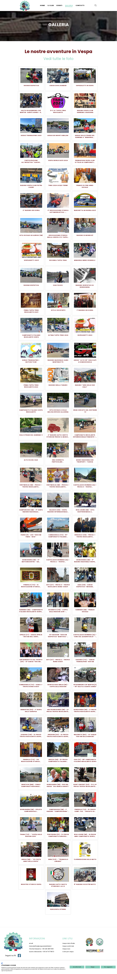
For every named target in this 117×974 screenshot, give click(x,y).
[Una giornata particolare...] (58, 456)
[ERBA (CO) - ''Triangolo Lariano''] (58, 855)
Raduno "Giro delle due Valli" (85, 386)
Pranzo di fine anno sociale (84, 186)
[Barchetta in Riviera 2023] (85, 206)
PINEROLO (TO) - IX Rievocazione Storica (31, 586)
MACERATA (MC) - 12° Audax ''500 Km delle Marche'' (85, 735)
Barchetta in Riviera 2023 (85, 210)
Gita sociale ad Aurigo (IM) (31, 235)
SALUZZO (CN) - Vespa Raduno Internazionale (58, 511)
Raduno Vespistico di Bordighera (85, 286)
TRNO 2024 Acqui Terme (58, 185)
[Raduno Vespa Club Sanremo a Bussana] (85, 106)
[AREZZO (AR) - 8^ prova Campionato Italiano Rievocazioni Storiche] (58, 755)
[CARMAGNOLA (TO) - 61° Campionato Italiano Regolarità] (58, 531)
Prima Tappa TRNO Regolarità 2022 (31, 386)
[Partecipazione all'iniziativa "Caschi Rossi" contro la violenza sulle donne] (31, 156)
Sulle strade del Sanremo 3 (31, 435)
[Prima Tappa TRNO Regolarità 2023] (31, 306)
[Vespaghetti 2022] (85, 331)
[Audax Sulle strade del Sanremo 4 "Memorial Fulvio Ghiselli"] (85, 131)
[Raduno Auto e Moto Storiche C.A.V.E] (58, 880)
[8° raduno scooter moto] (85, 880)
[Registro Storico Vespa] (31, 880)
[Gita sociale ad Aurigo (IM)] (31, 231)
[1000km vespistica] (31, 82)
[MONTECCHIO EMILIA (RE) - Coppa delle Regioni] (58, 681)
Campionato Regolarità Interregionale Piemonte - (85, 436)
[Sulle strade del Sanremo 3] (31, 431)
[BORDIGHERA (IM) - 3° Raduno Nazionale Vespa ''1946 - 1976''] (85, 556)
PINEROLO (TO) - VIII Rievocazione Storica (31, 760)
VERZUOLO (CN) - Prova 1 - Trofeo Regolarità (85, 536)
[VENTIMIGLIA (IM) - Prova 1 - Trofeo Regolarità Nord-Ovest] (31, 481)
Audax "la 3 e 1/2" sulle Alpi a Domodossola (85, 361)
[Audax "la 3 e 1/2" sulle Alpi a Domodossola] (85, 356)
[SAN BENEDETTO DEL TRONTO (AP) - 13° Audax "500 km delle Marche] (31, 656)
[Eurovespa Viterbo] (58, 905)
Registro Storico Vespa (31, 884)
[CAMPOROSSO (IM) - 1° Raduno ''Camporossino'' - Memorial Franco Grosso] (58, 805)
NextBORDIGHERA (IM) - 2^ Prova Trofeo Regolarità (58, 710)
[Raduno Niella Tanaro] (58, 381)
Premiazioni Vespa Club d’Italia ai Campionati (85, 161)
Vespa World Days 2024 (58, 160)
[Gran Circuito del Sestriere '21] (85, 406)
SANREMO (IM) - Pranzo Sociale (85, 611)
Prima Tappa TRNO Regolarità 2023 (31, 311)
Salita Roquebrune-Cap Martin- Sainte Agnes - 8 (31, 111)
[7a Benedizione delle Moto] (85, 855)
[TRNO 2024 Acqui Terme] (58, 181)
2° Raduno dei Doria (31, 210)
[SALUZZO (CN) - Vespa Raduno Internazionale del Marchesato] (58, 506)
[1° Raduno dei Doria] (85, 306)
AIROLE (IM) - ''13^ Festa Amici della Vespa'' (31, 860)
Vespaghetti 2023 (31, 260)
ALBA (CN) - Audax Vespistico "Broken (85, 586)
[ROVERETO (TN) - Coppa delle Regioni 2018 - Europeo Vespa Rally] (58, 606)
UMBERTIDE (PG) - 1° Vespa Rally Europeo (31, 710)
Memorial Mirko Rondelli (84, 260)
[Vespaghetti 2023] (31, 256)
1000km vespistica (31, 85)
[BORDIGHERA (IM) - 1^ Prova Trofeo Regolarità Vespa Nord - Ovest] (85, 706)
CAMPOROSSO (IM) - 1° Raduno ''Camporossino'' (58, 810)
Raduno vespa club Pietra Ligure (31, 186)
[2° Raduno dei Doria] (31, 206)
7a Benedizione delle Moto (85, 859)
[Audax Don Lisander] (58, 82)
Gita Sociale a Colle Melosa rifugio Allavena (58, 411)
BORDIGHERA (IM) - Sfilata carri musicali (31, 810)
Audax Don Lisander (58, 85)
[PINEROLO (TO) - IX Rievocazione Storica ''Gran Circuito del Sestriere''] (31, 581)
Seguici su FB (10, 955)
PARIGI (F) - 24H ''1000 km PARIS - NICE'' (31, 536)
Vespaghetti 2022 (85, 335)
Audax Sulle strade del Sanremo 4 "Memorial (85, 136)
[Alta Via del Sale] (31, 456)
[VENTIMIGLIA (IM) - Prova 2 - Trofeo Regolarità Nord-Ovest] (58, 481)
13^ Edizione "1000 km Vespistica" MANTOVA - (58, 636)
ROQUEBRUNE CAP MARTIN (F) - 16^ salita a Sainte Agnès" (85, 685)
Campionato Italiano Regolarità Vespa (31, 336)
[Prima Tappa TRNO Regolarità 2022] (31, 381)
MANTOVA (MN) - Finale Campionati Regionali (31, 785)
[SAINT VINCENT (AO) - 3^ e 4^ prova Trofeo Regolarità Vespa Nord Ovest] (85, 780)
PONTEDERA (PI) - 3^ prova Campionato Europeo (58, 835)
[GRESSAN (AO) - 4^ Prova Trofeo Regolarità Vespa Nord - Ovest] (58, 731)
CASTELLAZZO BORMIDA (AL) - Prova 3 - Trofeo (85, 486)
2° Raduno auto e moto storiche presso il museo (58, 436)
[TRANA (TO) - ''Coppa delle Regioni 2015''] (31, 830)
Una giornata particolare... (58, 461)
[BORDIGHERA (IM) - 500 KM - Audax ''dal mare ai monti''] (58, 780)
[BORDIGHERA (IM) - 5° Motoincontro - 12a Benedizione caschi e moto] (31, 556)
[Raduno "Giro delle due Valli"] (85, 381)
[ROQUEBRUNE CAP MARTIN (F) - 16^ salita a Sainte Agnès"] (85, 681)
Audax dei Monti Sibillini (57, 135)
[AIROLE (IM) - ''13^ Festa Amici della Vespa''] (31, 855)
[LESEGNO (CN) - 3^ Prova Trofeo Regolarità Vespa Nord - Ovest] (31, 731)
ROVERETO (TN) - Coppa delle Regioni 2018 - (58, 611)
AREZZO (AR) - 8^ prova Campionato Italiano (58, 760)
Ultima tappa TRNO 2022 (58, 335)
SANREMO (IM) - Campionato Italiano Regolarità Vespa (31, 611)
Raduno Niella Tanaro (58, 385)
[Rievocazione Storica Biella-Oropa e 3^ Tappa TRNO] (58, 231)
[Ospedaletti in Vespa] (85, 82)
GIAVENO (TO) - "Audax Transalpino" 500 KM (85, 661)
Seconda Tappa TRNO (58, 260)
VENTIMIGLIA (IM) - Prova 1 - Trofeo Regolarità (31, 486)
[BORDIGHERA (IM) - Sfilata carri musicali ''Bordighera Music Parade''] (31, 805)
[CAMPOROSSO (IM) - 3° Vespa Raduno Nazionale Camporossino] (31, 506)
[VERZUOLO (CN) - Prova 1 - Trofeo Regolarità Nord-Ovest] (85, 531)
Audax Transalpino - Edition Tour (31, 361)
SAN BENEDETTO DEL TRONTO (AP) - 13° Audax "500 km (31, 661)
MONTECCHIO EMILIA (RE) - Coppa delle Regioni (58, 685)
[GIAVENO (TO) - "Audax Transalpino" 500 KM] (85, 656)
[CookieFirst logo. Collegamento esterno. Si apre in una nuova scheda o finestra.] (2, 963)
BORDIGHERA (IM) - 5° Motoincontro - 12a (31, 561)
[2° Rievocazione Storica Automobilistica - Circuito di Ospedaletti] (58, 206)
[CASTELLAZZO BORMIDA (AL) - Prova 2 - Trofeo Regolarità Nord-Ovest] (58, 556)
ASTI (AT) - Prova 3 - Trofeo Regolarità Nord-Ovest (58, 586)
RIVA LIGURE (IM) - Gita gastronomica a (85, 511)
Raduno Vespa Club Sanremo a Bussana (85, 111)
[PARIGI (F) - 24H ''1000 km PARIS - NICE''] (31, 531)
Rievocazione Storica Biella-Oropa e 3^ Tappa (58, 236)
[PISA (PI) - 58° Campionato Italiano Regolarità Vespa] (85, 755)
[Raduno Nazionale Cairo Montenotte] (58, 356)
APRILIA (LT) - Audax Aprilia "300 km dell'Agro (31, 636)
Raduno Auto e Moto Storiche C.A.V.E (58, 885)
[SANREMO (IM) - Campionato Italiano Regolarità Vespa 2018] (31, 606)
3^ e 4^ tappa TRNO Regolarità (58, 111)
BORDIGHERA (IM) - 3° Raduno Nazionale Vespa (85, 561)
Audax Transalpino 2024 (31, 135)
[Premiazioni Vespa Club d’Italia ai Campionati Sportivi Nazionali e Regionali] (85, 156)
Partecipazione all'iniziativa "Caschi (31, 161)
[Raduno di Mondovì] (85, 231)
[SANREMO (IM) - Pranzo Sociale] (85, 606)
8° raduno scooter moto (85, 884)
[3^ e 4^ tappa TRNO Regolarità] (58, 106)
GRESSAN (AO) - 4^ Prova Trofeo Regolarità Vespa (58, 735)
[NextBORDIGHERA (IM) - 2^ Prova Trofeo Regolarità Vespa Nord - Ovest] (58, 706)
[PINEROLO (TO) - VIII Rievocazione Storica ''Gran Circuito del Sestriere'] (31, 755)
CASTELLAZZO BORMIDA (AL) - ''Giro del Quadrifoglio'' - (85, 636)
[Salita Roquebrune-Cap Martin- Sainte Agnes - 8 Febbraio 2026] (31, 106)
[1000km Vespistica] (31, 281)
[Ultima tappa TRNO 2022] (58, 331)
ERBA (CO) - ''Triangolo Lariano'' (58, 860)
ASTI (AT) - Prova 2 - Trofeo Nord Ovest (58, 661)
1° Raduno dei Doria (85, 310)
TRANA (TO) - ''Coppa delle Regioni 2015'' (31, 835)
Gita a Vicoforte (58, 310)
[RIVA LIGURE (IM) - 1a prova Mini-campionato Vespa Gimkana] (85, 830)
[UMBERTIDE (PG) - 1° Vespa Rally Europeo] (31, 706)
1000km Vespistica (31, 285)
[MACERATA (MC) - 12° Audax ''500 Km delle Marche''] (85, 731)
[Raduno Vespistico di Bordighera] (85, 281)
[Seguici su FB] (19, 955)
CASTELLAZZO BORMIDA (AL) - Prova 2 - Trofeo (58, 561)
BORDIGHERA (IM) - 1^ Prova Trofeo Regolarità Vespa (85, 710)
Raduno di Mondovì (85, 235)
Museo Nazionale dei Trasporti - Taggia (85, 461)
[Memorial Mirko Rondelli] (85, 256)
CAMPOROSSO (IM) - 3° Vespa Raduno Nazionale (31, 511)
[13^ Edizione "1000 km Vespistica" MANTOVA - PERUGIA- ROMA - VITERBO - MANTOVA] (58, 631)
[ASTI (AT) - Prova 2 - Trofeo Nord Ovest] (58, 656)
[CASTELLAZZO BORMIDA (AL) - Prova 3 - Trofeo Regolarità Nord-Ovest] (85, 481)
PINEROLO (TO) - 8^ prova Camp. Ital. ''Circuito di (85, 810)
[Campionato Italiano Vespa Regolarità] (31, 406)
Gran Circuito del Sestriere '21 (85, 411)
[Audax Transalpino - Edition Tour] (31, 356)
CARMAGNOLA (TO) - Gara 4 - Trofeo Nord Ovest (31, 685)
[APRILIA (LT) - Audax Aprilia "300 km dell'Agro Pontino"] (31, 631)
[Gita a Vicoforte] (58, 306)
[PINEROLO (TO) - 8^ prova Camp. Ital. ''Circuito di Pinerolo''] (85, 805)
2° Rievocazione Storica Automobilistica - (58, 211)
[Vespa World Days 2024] (58, 156)
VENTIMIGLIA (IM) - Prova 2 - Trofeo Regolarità (58, 486)
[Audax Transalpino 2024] (31, 131)
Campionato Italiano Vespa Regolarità (31, 411)
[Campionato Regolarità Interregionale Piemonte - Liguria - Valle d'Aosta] (85, 431)
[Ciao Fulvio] (58, 281)
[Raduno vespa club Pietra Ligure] (31, 181)
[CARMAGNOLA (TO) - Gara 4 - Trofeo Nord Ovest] (31, 681)
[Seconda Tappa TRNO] (58, 256)
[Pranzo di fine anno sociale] (85, 181)
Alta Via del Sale (31, 460)
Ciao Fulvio (58, 285)
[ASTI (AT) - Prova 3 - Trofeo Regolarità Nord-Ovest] (58, 581)
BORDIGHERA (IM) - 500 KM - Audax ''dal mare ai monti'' (58, 785)
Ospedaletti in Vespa (85, 85)
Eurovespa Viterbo (58, 909)
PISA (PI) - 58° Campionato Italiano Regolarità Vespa (85, 760)
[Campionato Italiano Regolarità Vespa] (31, 331)
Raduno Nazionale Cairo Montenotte (58, 361)
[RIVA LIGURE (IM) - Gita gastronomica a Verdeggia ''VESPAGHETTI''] (85, 506)
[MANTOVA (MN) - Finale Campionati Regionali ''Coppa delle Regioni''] (31, 780)
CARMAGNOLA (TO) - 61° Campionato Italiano (58, 536)
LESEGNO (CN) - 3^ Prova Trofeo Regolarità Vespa (31, 735)
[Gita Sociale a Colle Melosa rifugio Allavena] (58, 406)
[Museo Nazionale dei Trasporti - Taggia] (85, 456)
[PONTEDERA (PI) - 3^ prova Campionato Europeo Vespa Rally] (58, 830)
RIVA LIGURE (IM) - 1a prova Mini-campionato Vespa (85, 835)
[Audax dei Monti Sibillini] (58, 131)
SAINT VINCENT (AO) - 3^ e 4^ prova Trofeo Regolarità (85, 785)
